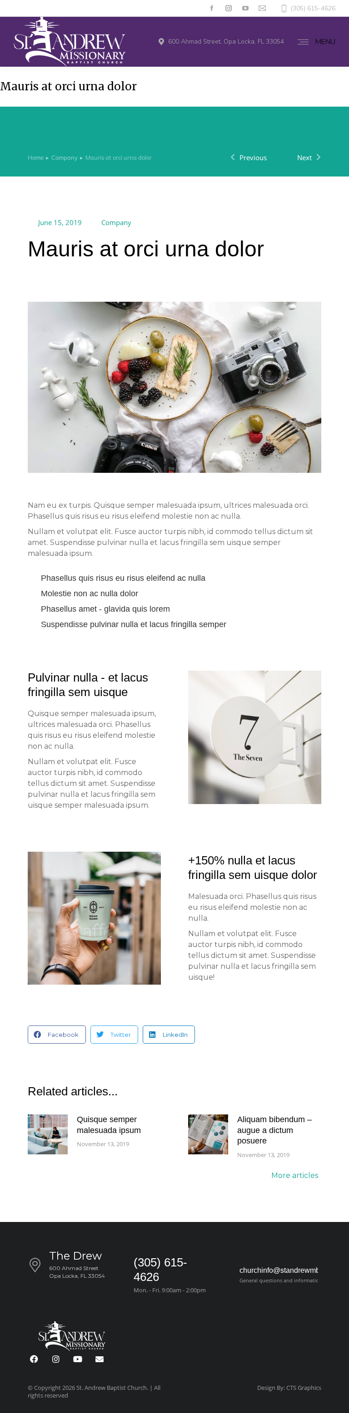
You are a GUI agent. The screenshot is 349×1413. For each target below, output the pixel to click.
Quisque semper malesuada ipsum (109, 1124)
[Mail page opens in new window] (262, 8)
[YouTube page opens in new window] (245, 8)
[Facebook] (34, 1359)
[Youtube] (78, 1359)
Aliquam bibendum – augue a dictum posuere (274, 1130)
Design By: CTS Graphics (289, 1388)
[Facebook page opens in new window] (211, 8)
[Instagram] (56, 1359)
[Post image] (48, 1134)
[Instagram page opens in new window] (228, 8)
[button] (57, 1034)
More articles (294, 1176)
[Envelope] (99, 1359)
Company (116, 222)
